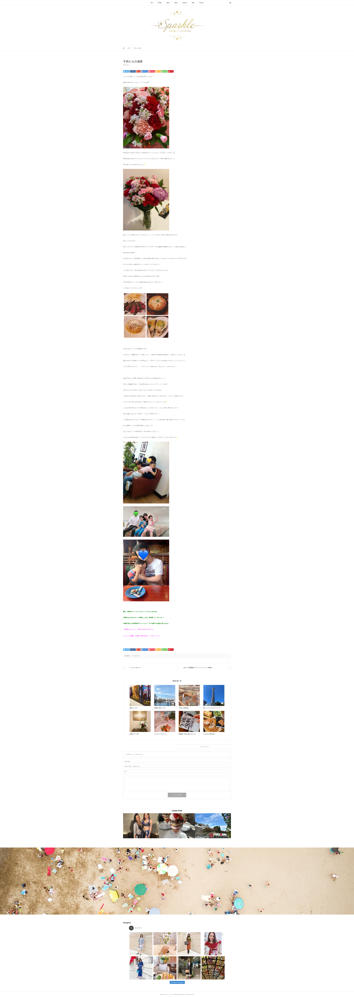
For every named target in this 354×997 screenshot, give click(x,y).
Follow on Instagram (178, 982)
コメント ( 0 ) (150, 746)
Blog (176, 2)
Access (201, 2)
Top (152, 2)
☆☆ (158, 636)
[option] (141, 825)
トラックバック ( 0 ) (204, 746)
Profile (159, 2)
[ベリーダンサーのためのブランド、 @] (141, 943)
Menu (168, 2)
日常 (128, 656)
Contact (184, 2)
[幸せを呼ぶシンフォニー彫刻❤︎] (213, 967)
